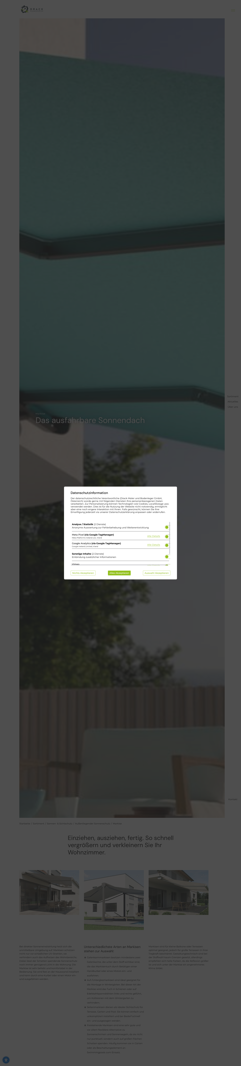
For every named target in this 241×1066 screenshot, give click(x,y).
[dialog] (120, 533)
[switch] (167, 526)
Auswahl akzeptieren (157, 573)
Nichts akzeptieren (83, 573)
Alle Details (153, 536)
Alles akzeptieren (119, 573)
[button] (166, 527)
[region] (120, 544)
